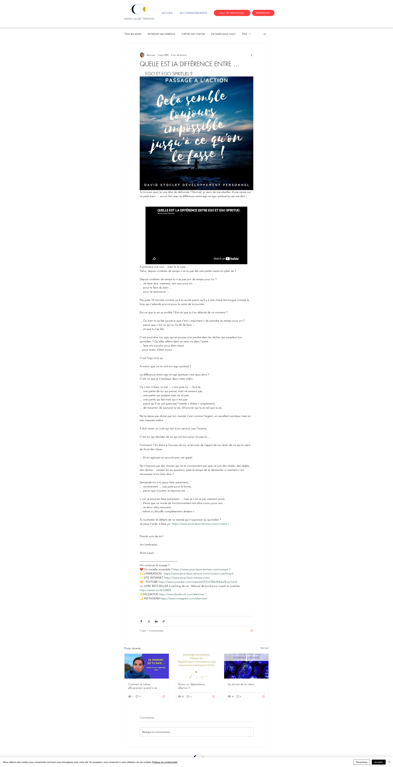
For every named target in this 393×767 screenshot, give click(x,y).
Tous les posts (132, 33)
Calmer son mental (193, 33)
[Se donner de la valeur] (246, 666)
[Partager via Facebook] (141, 621)
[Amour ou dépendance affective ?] (196, 666)
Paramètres (361, 762)
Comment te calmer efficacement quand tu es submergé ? (142, 686)
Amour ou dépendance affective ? (191, 686)
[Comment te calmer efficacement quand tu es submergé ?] (147, 666)
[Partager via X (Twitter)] (148, 621)
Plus (244, 33)
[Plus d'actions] (251, 55)
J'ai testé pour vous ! (223, 33)
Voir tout (265, 647)
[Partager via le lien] (163, 621)
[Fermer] (389, 762)
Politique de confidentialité (164, 762)
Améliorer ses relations (161, 33)
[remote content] (197, 236)
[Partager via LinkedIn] (156, 621)
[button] (264, 34)
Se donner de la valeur (241, 684)
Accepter (378, 762)
